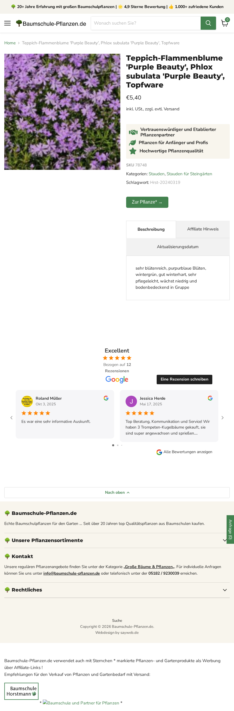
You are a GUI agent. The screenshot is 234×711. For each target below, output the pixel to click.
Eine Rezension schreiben (184, 379)
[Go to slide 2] (117, 445)
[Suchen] (208, 23)
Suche (117, 620)
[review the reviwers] (106, 399)
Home (10, 43)
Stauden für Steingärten (189, 174)
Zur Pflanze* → (147, 202)
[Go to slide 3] (121, 445)
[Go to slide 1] (113, 445)
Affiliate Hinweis (203, 229)
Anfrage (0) (230, 529)
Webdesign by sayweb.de (117, 632)
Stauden (157, 174)
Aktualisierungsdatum (178, 247)
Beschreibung (151, 229)
